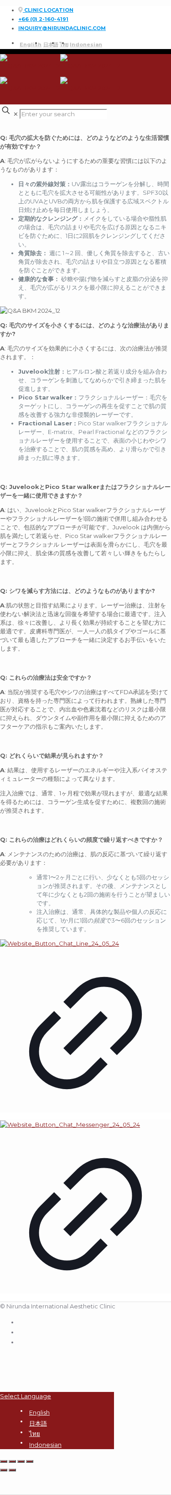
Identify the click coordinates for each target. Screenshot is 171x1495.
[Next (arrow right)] (12, 1470)
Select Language (25, 1396)
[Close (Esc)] (3, 1461)
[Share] (12, 1461)
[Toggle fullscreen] (21, 1461)
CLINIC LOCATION (48, 10)
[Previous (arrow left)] (3, 1470)
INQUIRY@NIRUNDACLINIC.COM (62, 28)
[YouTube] (22, 1341)
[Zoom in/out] (29, 1461)
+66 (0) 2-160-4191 (43, 19)
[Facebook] (22, 1321)
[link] (85, 1029)
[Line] (22, 1331)
